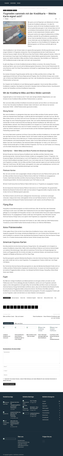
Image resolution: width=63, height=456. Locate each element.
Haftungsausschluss (23, 445)
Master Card (39, 297)
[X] (8, 307)
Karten (8, 8)
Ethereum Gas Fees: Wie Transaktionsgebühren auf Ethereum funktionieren (15, 405)
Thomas (6, 18)
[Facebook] (4, 307)
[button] (58, 3)
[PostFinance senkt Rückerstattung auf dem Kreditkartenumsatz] (55, 330)
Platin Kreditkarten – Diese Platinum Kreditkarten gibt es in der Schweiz (46, 317)
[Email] (25, 307)
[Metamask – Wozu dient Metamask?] (26, 408)
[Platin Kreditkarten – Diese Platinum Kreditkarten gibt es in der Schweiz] (20, 330)
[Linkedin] (18, 307)
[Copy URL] (36, 307)
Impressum (21, 447)
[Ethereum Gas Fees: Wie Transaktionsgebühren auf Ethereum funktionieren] (6, 404)
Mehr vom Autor (19, 323)
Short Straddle (33, 400)
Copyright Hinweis (22, 444)
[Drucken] (29, 307)
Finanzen (7, 3)
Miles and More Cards (48, 297)
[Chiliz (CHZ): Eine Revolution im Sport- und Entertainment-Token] (6, 422)
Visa (55, 297)
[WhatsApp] (15, 307)
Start (4, 8)
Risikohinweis (21, 440)
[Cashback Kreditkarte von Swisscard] (8, 330)
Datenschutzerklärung (23, 442)
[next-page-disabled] (6, 342)
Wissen (18, 3)
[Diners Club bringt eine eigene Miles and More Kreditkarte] (43, 330)
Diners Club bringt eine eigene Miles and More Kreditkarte (43, 336)
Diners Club (22, 297)
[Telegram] (32, 307)
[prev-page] (4, 342)
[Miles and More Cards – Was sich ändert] (31, 330)
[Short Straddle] (26, 403)
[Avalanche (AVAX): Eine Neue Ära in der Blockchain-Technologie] (6, 414)
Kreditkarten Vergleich (31, 297)
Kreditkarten (14, 8)
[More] (40, 307)
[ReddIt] (22, 307)
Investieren (13, 3)
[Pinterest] (11, 307)
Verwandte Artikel (8, 323)
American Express (15, 297)
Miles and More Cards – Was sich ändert (13, 316)
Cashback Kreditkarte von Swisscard (6, 336)
